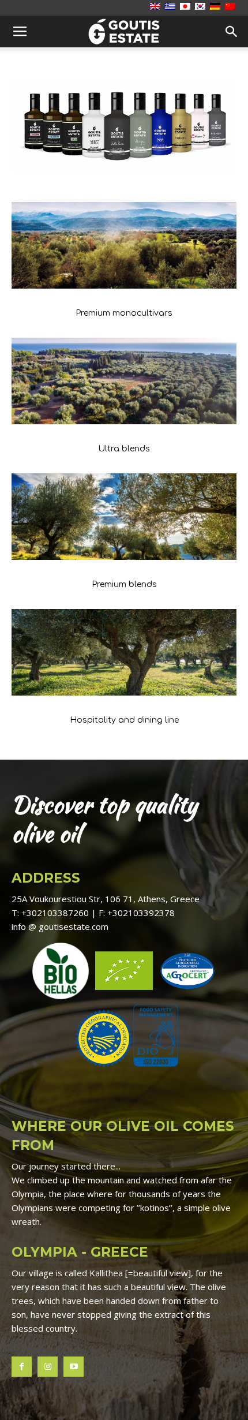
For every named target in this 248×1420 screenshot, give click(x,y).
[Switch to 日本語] (186, 6)
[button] (232, 31)
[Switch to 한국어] (201, 6)
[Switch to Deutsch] (216, 6)
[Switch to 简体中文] (231, 6)
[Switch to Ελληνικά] (171, 6)
